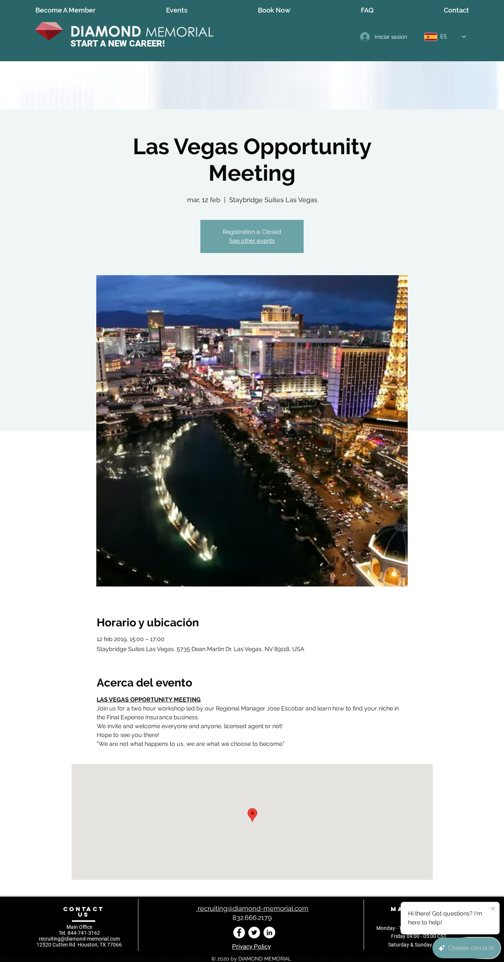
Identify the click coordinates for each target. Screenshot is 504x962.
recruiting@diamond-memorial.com (79, 939)
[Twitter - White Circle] (254, 932)
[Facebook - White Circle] (239, 932)
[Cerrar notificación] (493, 909)
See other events (252, 240)
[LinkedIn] (269, 932)
